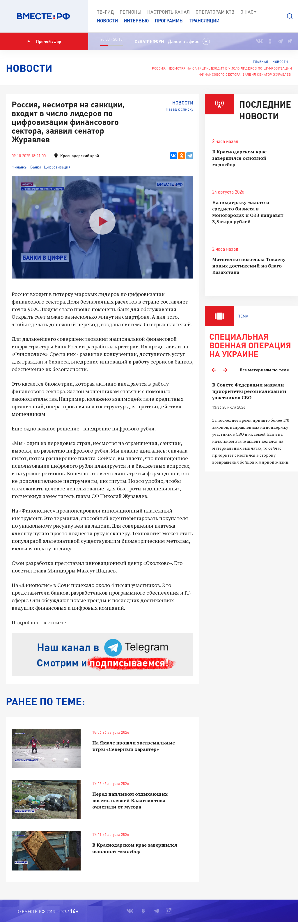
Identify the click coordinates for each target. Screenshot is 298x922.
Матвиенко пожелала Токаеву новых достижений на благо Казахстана (248, 265)
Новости (107, 20)
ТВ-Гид (105, 12)
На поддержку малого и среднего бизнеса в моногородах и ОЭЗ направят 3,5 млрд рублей (247, 212)
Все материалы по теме (264, 370)
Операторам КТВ (215, 12)
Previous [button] (213, 370)
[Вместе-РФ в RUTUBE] (289, 41)
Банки (35, 167)
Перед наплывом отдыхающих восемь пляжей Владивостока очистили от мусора (130, 800)
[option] (251, 423)
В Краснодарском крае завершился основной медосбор (134, 848)
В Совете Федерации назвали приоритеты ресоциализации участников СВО (249, 391)
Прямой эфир (48, 41)
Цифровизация (57, 167)
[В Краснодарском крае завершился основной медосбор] (46, 850)
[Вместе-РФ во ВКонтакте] (259, 41)
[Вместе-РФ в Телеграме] (280, 41)
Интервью (136, 20)
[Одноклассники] (181, 155)
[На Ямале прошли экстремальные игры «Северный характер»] (46, 748)
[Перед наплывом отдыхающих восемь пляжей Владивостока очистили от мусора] (46, 799)
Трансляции (204, 20)
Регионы (130, 12)
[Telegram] (189, 155)
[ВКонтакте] (173, 155)
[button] (290, 16)
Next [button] (225, 370)
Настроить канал (168, 12)
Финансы (19, 167)
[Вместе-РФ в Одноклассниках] (270, 41)
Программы (169, 20)
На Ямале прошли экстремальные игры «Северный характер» (133, 746)
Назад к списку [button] (179, 109)
